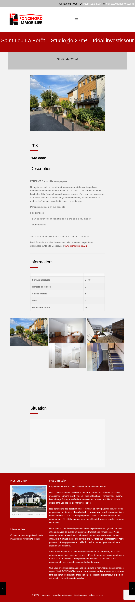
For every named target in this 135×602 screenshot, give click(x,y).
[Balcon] (105, 330)
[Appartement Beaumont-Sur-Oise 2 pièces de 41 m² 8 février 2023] (3, 588)
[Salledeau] (67, 355)
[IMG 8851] (105, 357)
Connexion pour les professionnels (26, 535)
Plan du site (16, 539)
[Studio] (67, 330)
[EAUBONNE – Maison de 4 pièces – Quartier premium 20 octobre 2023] (132, 588)
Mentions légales (32, 539)
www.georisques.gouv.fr (76, 246)
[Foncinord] (27, 19)
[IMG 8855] (29, 332)
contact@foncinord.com (120, 3)
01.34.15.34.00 (92, 3)
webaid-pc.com (96, 595)
